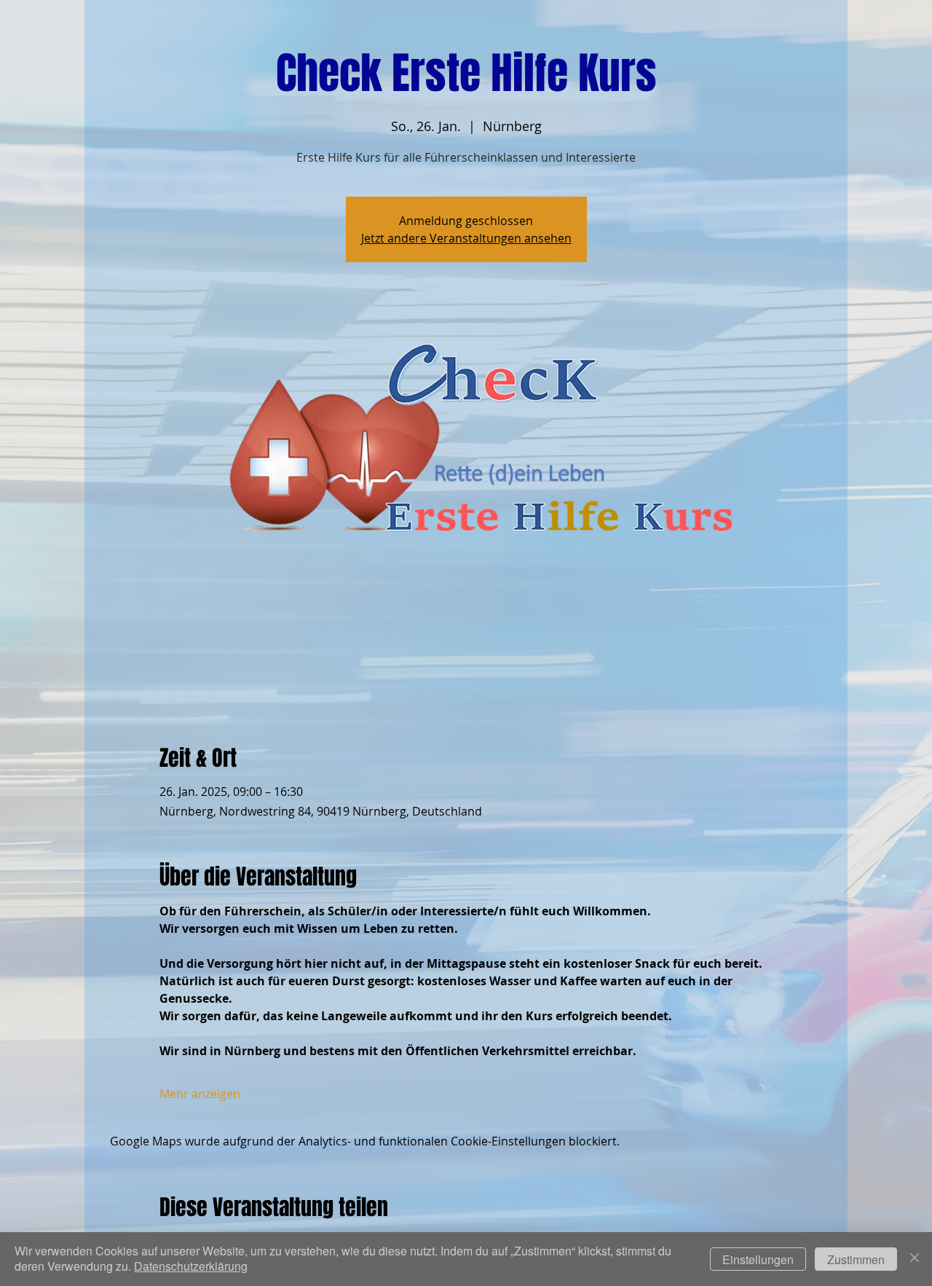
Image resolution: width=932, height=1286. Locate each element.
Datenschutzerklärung (191, 1266)
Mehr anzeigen (199, 1094)
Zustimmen (856, 1259)
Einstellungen (758, 1259)
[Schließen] (914, 1259)
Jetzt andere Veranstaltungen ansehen (466, 238)
